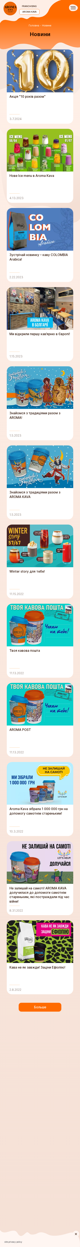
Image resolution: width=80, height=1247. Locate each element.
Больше (40, 1007)
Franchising (29, 6)
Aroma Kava (29, 12)
